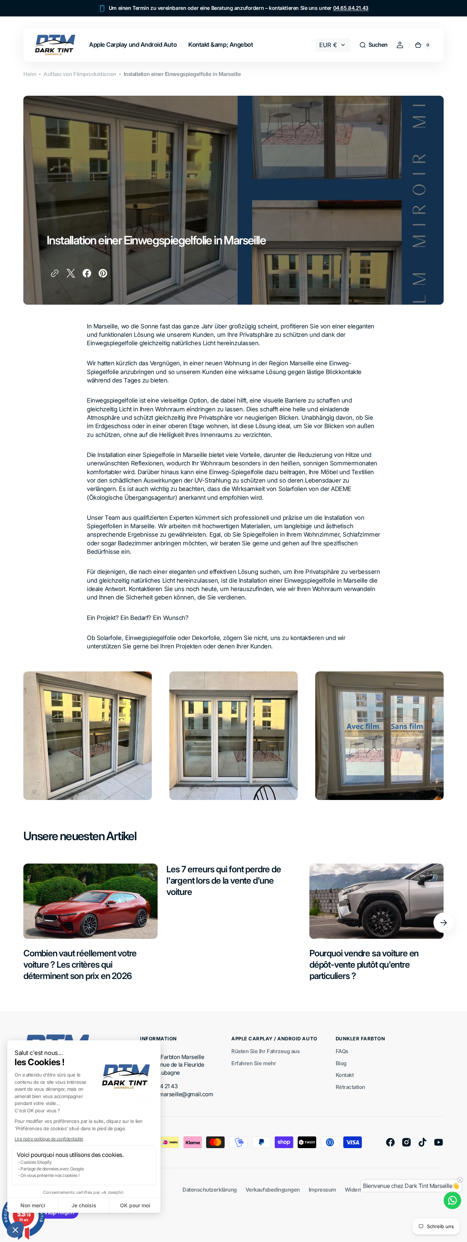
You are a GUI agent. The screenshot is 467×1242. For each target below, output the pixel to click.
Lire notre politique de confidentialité (49, 1139)
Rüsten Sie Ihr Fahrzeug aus (265, 1051)
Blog (341, 1063)
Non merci (32, 1205)
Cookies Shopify (35, 1162)
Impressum (322, 1189)
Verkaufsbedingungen (273, 1189)
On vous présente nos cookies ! (49, 1175)
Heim (29, 74)
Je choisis (84, 1205)
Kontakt (345, 1075)
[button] (15, 1229)
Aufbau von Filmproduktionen (79, 74)
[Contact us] (452, 1200)
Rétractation (350, 1087)
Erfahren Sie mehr (253, 1063)
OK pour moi (135, 1205)
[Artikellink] (90, 923)
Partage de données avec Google (52, 1168)
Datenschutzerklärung (209, 1189)
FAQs (342, 1051)
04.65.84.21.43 (350, 8)
